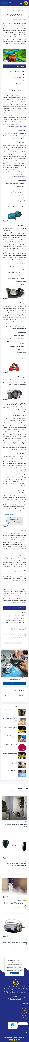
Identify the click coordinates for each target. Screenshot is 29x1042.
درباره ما (25, 1010)
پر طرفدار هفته (18, 643)
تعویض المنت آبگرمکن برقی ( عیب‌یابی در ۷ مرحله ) (15, 825)
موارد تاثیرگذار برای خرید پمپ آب (15, 78)
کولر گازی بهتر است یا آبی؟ (12, 771)
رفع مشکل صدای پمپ (21, 549)
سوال (19, 695)
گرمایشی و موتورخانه (21, 822)
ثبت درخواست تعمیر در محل (14, 683)
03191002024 (14, 996)
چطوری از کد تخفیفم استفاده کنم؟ (10, 744)
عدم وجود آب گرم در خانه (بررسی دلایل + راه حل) (15, 904)
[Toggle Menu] (21, 3)
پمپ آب (18, 10)
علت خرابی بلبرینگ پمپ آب (11, 736)
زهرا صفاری (25, 907)
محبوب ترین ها (7, 643)
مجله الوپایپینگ (23, 10)
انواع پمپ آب (20, 75)
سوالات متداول (19, 84)
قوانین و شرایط (24, 1012)
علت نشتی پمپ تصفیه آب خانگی (10, 710)
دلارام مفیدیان (24, 829)
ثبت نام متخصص (23, 1007)
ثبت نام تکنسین (14, 973)
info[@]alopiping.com (15, 1000)
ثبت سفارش (24, 1017)
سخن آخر (20, 81)
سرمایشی (24, 940)
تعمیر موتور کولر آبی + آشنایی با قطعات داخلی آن (15, 943)
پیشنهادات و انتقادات (23, 1014)
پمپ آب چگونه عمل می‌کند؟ (16, 72)
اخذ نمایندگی (24, 1019)
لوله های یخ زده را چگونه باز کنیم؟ (10, 727)
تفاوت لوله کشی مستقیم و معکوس (10, 753)
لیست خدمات (24, 1015)
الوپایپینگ (24, 602)
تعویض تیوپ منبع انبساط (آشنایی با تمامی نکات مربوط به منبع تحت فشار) (16, 865)
